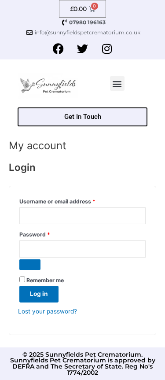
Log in (39, 293)
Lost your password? (47, 311)
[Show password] (29, 264)
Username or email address (69, 200)
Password (46, 233)
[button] (117, 83)
